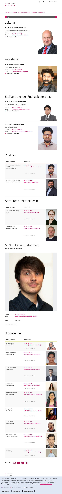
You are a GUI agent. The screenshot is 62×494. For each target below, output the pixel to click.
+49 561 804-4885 (28, 343)
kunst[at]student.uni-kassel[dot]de (32, 385)
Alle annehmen (16, 491)
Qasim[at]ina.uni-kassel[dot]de (20, 71)
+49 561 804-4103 (20, 314)
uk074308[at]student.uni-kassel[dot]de (33, 411)
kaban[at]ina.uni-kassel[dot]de (31, 182)
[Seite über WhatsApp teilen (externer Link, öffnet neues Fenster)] (18, 464)
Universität (7, 12)
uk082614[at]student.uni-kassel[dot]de (33, 394)
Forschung (13, 12)
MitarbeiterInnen (41, 12)
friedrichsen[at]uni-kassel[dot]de (31, 212)
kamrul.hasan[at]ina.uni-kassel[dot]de (22, 131)
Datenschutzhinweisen (46, 484)
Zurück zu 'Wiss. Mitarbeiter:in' (11, 324)
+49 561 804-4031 (28, 210)
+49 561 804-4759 (28, 383)
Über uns (34, 12)
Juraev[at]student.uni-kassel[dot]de (32, 369)
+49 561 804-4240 (17, 107)
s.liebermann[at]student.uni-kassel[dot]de (26, 316)
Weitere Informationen (13, 37)
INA (18, 12)
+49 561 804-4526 (28, 226)
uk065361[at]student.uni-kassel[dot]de (33, 452)
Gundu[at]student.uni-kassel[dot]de (32, 354)
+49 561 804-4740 (28, 352)
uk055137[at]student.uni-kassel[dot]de (33, 436)
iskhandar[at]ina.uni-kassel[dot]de (21, 109)
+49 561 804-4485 (17, 33)
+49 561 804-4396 (28, 421)
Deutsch (54, 1)
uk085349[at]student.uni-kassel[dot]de (33, 345)
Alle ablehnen (5, 491)
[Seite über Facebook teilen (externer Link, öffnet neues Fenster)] (22, 464)
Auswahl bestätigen (28, 491)
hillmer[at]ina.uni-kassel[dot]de (20, 35)
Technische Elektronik (25, 12)
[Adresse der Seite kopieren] (27, 464)
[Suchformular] (39, 2)
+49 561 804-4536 (17, 70)
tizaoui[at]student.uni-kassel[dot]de (32, 423)
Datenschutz (9, 473)
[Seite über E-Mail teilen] (14, 464)
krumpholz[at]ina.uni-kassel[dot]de (32, 228)
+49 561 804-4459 (28, 180)
